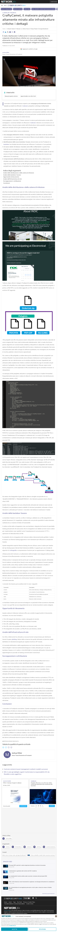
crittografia (13, 550)
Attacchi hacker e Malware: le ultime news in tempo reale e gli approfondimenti (27, 29)
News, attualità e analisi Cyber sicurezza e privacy (31, 9)
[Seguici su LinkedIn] (33, 898)
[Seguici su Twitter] (36, 898)
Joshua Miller (5, 52)
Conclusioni (6, 183)
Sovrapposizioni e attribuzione (12, 181)
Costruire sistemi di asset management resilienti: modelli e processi (26, 769)
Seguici (26, 898)
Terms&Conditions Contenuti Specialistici (14, 903)
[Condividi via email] (10, 32)
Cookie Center (29, 903)
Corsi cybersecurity (48, 9)
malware (25, 106)
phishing (14, 639)
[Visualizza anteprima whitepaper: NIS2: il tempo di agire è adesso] (15, 795)
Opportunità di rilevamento (11, 177)
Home (3, 29)
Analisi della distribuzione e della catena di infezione (18, 173)
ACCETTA (14, 929)
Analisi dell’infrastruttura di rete (12, 179)
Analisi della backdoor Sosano (12, 175)
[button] (4, 5)
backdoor (6, 144)
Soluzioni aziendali (5, 9)
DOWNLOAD (23, 806)
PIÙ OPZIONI (42, 929)
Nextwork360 (7, 910)
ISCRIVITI (52, 806)
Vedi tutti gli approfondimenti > (48, 893)
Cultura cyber (15, 9)
